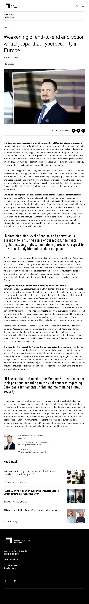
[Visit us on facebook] (10, 580)
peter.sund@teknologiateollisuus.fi (33, 452)
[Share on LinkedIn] (83, 131)
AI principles (10, 568)
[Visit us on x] (5, 580)
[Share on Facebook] (74, 131)
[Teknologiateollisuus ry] (15, 6)
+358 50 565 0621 (26, 449)
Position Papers (9, 17)
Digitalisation (9, 64)
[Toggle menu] (83, 5)
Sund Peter (22, 439)
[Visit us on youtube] (14, 580)
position (15, 332)
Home (6, 28)
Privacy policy (10, 565)
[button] (77, 5)
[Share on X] (78, 131)
